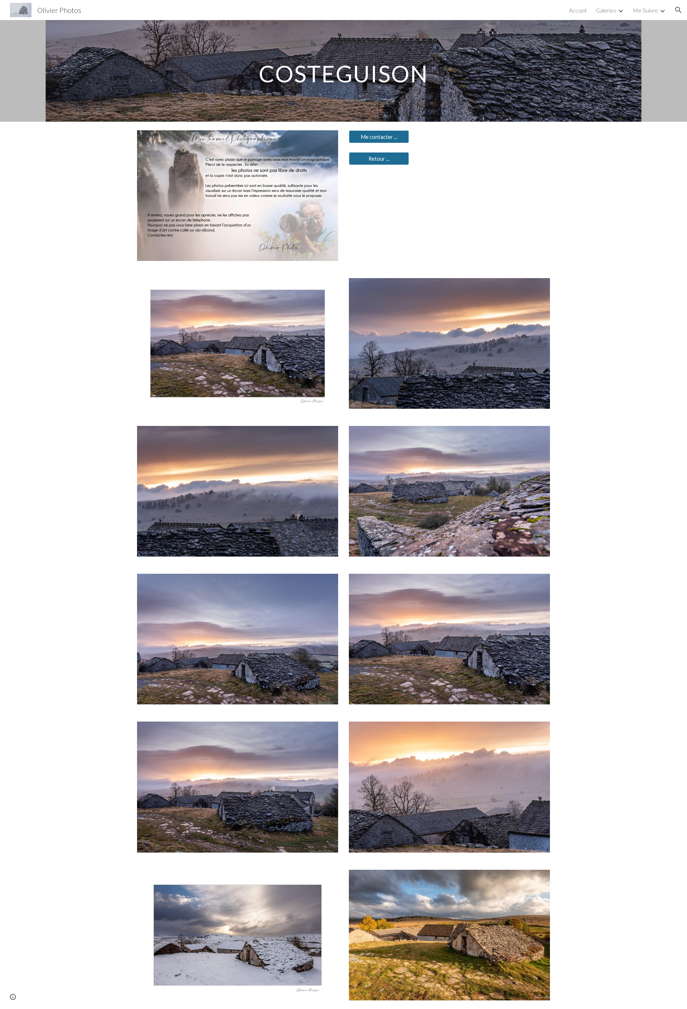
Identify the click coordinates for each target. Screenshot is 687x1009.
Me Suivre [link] (645, 10)
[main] (343, 71)
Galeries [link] (606, 10)
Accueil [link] (577, 10)
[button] (678, 10)
